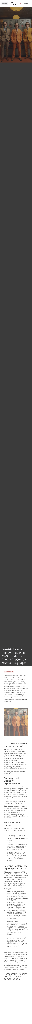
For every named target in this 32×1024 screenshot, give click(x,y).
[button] (21, 4)
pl (20, 3)
